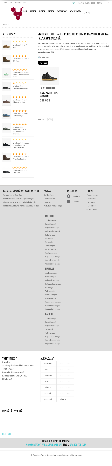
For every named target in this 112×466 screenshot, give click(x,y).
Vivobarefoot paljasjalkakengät (44, 444)
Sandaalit (49, 242)
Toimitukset (91, 199)
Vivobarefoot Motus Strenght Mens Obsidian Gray (21, 145)
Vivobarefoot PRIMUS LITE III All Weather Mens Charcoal (20, 130)
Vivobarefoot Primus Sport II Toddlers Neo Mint (21, 75)
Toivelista (47, 202)
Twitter (76, 202)
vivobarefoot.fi (20, 13)
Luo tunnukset (20, 3)
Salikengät (49, 238)
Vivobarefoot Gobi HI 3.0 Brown (21, 60)
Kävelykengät (50, 224)
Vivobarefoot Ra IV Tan (20, 46)
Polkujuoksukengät (53, 231)
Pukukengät (50, 235)
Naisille (49, 268)
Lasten (33, 11)
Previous (48, 119)
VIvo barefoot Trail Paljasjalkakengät (18, 199)
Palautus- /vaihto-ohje (53, 206)
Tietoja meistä (92, 195)
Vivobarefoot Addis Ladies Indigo (20, 115)
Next (51, 119)
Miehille (50, 216)
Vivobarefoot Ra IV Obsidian (20, 172)
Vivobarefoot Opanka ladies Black (20, 87)
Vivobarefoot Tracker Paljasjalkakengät (19, 202)
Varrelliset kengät (52, 260)
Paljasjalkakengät (52, 228)
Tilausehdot (91, 206)
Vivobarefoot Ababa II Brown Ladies (20, 101)
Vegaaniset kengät (52, 264)
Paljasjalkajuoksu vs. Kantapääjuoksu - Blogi (21, 206)
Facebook (76, 196)
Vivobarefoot (62, 11)
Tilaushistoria (49, 199)
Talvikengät (50, 246)
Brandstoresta (78, 444)
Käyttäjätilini (49, 195)
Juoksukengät (51, 220)
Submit (85, 13)
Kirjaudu (8, 3)
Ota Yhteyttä (75, 11)
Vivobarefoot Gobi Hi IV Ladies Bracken (21, 158)
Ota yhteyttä (91, 209)
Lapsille (50, 314)
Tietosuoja (90, 202)
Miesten (51, 11)
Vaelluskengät (51, 253)
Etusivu (4, 25)
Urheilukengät (51, 249)
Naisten (42, 11)
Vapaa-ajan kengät (53, 256)
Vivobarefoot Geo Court (13, 195)
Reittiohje (7, 434)
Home (25, 11)
